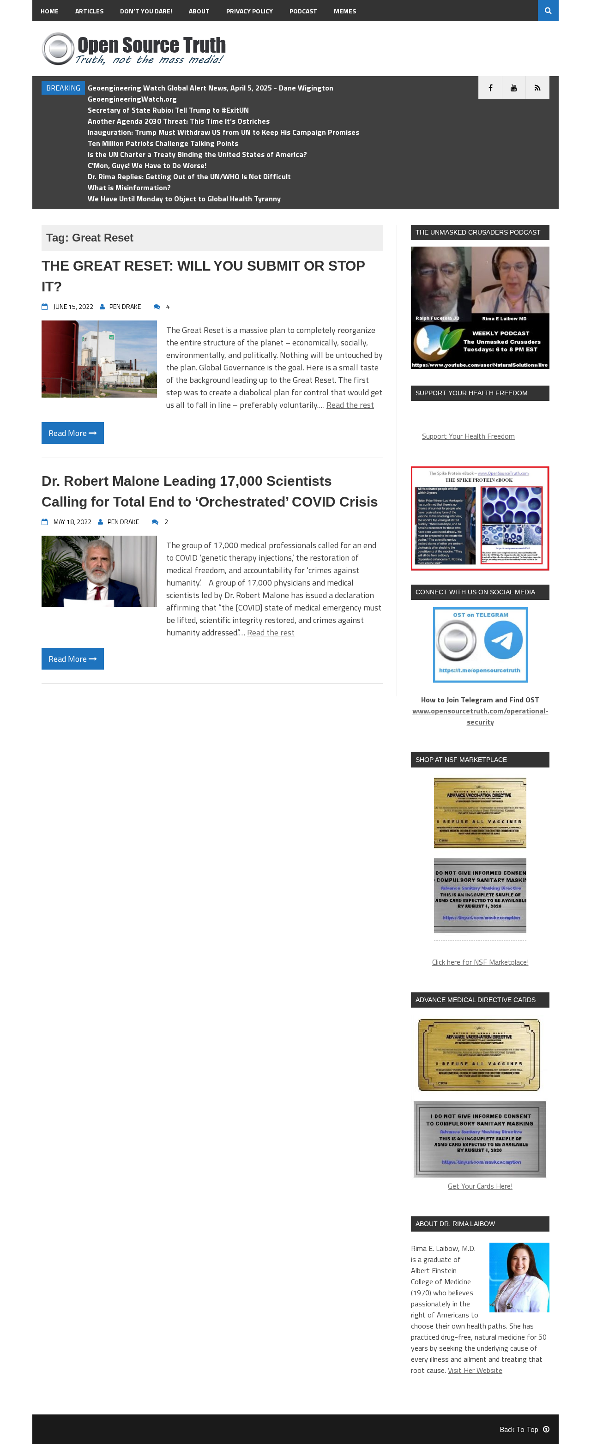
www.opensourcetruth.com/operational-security (480, 716)
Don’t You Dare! (146, 11)
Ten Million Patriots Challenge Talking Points (163, 143)
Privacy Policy (249, 11)
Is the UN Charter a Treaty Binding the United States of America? (197, 154)
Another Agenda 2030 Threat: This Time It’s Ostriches (179, 121)
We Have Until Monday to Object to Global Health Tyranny (184, 198)
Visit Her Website (475, 1370)
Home (50, 11)
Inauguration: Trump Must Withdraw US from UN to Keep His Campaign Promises (223, 132)
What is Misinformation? (129, 187)
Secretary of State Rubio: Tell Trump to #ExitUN (168, 109)
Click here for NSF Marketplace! (480, 961)
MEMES (345, 11)
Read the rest (350, 405)
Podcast (303, 11)
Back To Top (519, 1429)
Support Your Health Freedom (468, 435)
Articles (89, 11)
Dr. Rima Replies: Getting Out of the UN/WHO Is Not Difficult (189, 176)
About (199, 11)
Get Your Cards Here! (480, 1185)
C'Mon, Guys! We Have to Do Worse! (147, 165)
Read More (68, 433)
